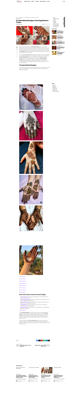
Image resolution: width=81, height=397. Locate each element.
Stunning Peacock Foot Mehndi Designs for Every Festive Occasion (61, 43)
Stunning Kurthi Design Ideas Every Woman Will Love (61, 48)
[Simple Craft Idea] (19, 1)
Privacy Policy (55, 88)
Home (17, 17)
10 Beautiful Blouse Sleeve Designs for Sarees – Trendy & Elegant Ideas (60, 32)
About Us (54, 85)
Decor (59, 17)
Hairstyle (59, 21)
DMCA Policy (55, 87)
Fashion (59, 20)
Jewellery (59, 22)
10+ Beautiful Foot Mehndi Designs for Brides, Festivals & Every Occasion (60, 37)
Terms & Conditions (56, 91)
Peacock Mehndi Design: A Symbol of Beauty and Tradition (46, 376)
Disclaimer (54, 86)
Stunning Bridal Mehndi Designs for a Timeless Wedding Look (58, 376)
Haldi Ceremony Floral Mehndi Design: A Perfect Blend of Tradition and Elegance (61, 53)
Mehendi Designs (21, 17)
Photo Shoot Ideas (59, 25)
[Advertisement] (40, 10)
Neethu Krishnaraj (19, 24)
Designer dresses (59, 18)
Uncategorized (59, 26)
